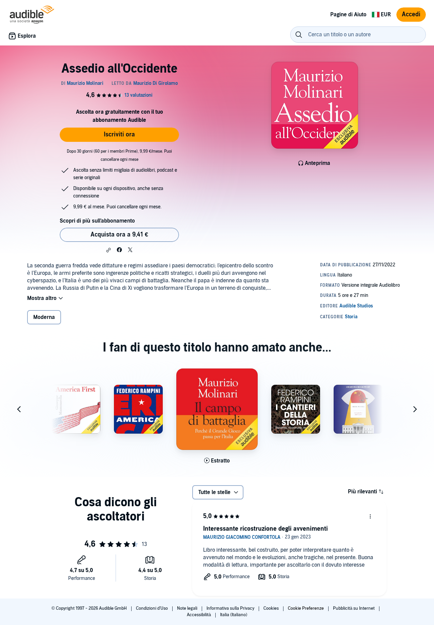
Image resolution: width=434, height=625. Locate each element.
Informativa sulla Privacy (230, 608)
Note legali (187, 608)
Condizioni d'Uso (152, 608)
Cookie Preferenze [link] (306, 608)
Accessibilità (199, 615)
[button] (108, 250)
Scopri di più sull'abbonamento (97, 220)
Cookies (271, 608)
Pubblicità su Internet (354, 608)
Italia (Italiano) (233, 615)
